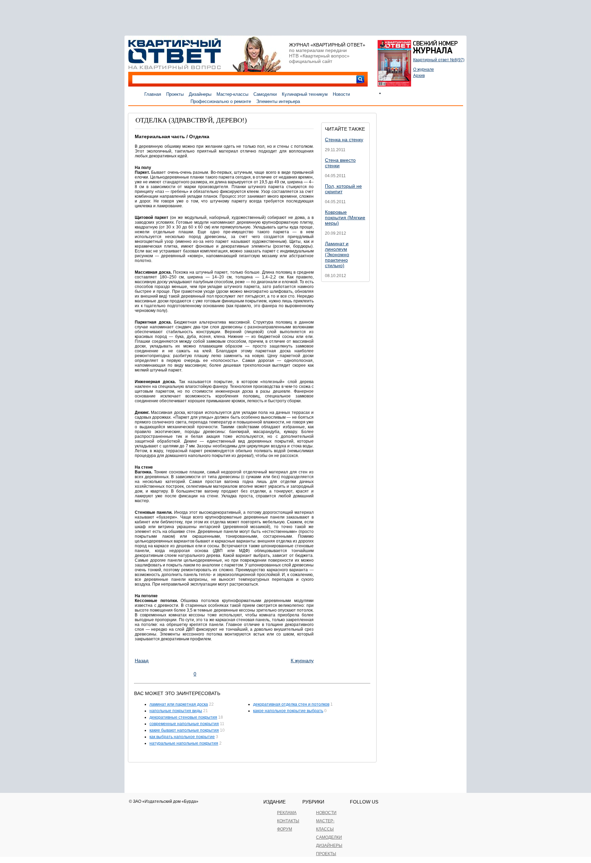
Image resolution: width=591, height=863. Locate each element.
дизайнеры (329, 845)
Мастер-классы (232, 94)
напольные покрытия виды (175, 710)
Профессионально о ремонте (221, 101)
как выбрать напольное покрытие (182, 736)
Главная (152, 94)
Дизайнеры (200, 94)
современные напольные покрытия (184, 723)
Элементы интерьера (278, 101)
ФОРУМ (284, 829)
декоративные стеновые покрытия (183, 717)
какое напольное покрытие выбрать (288, 710)
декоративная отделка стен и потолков (291, 704)
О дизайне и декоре (164, 101)
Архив (419, 75)
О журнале (423, 69)
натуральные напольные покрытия (183, 743)
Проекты (175, 94)
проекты (326, 853)
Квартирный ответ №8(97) (438, 59)
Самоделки (265, 94)
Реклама (287, 812)
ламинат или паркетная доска (178, 704)
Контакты (288, 821)
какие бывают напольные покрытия (184, 730)
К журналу (302, 660)
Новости (341, 94)
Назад (141, 660)
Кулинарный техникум (305, 94)
